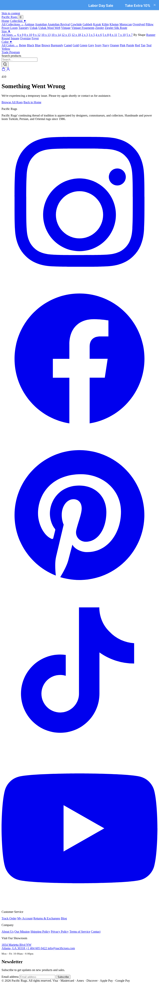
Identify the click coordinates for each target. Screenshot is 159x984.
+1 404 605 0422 (37, 948)
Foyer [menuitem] (35, 38)
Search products (11, 55)
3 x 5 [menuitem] (92, 34)
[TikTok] (79, 748)
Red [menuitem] (137, 45)
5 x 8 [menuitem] (106, 34)
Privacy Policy (60, 931)
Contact (95, 931)
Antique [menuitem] (29, 24)
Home (5, 20)
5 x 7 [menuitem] (129, 34)
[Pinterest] (79, 592)
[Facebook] (79, 435)
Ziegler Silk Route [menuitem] (116, 27)
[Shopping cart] (4, 70)
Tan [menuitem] (143, 45)
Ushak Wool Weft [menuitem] (49, 27)
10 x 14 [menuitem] (56, 34)
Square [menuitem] (15, 38)
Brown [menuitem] (45, 45)
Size (6, 31)
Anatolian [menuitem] (41, 24)
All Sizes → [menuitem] (9, 34)
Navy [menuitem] (105, 45)
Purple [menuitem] (130, 45)
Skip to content (11, 13)
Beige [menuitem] (22, 45)
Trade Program (11, 52)
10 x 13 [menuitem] (46, 34)
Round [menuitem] (6, 38)
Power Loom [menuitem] (10, 27)
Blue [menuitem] (38, 45)
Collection (18, 20)
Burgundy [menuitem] (57, 45)
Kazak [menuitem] (97, 24)
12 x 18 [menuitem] (76, 34)
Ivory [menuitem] (98, 45)
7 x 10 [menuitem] (122, 34)
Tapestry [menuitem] (23, 27)
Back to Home (32, 102)
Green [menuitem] (83, 45)
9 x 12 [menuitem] (37, 34)
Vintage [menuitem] (66, 27)
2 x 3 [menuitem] (85, 34)
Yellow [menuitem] (6, 48)
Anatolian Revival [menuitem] (59, 24)
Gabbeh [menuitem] (87, 24)
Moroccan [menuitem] (125, 24)
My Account (25, 918)
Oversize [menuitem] (25, 38)
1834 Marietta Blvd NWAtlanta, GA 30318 (16, 946)
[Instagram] (79, 278)
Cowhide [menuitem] (76, 24)
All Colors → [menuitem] (10, 45)
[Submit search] (5, 64)
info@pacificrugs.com (61, 948)
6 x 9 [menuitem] (20, 34)
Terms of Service (79, 931)
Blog (64, 918)
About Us (8, 931)
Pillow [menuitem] (150, 24)
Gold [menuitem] (76, 45)
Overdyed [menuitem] (139, 24)
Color (7, 41)
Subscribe (63, 976)
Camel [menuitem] (68, 45)
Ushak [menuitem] (34, 27)
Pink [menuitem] (122, 45)
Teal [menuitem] (148, 45)
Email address (10, 976)
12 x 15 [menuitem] (66, 34)
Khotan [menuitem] (114, 24)
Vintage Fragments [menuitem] (82, 27)
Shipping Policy (40, 931)
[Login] (8, 70)
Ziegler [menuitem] (99, 27)
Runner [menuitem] (150, 34)
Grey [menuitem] (91, 45)
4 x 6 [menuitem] (99, 34)
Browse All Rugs (12, 102)
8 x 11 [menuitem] (113, 34)
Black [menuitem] (30, 45)
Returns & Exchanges (46, 918)
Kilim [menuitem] (105, 24)
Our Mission (22, 931)
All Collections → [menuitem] (13, 24)
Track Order (9, 918)
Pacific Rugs (10, 17)
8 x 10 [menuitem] (28, 34)
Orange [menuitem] (114, 45)
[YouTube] (79, 905)
